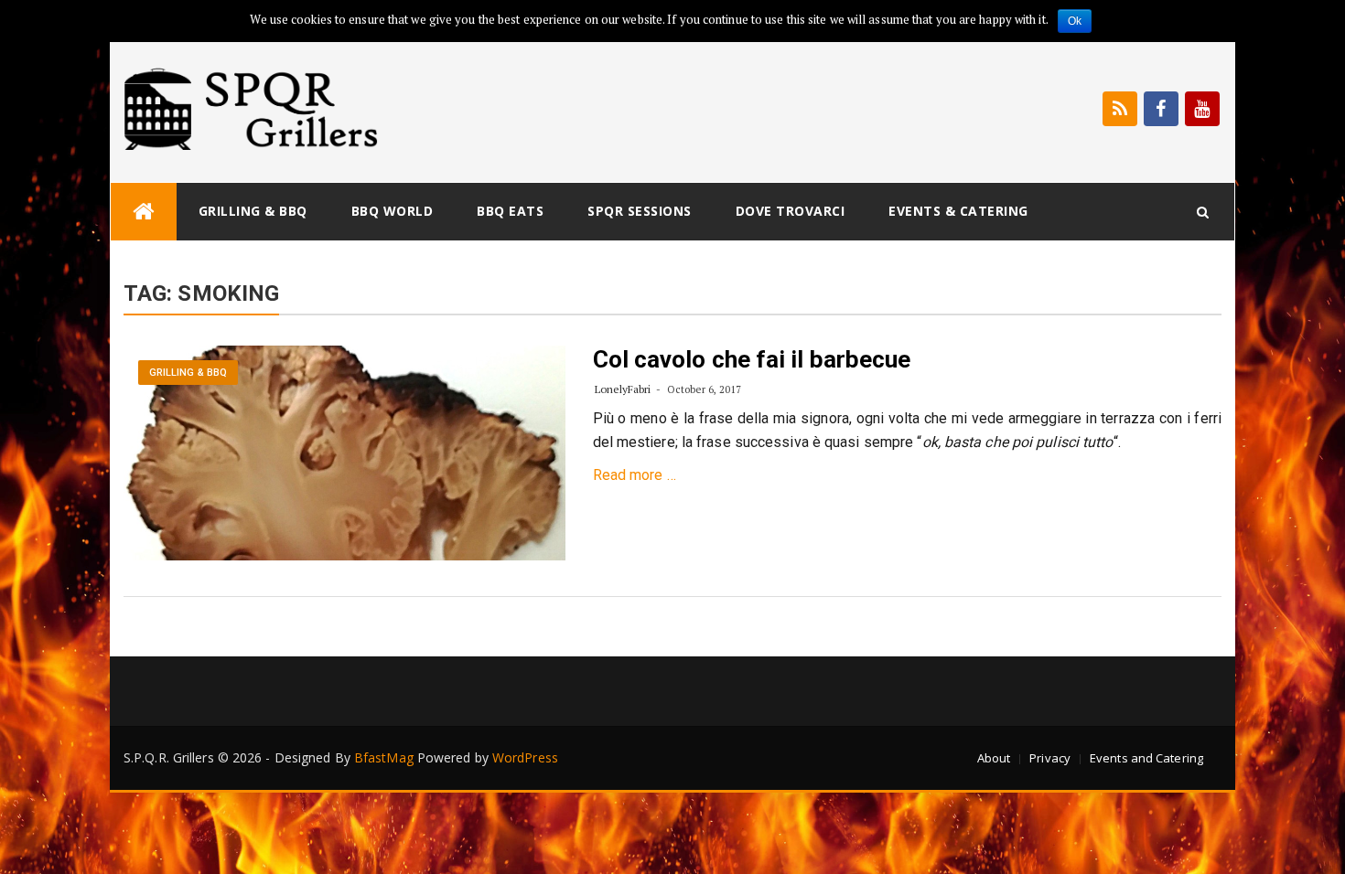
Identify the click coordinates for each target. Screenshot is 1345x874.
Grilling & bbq (253, 210)
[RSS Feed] (1120, 108)
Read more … (634, 475)
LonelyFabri (623, 389)
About (994, 758)
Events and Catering (1146, 758)
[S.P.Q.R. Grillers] (144, 211)
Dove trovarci (790, 210)
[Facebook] (1161, 108)
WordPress (525, 757)
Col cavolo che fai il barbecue (752, 359)
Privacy (1050, 758)
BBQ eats (510, 210)
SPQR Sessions (639, 210)
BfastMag (384, 757)
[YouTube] (1202, 108)
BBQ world (392, 210)
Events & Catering (958, 210)
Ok (1074, 21)
